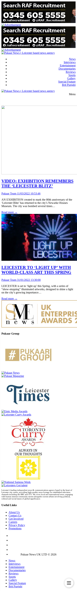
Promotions (15, 528)
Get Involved (16, 518)
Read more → (9, 212)
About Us (14, 512)
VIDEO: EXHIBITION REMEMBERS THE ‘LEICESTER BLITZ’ (37, 183)
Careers (13, 521)
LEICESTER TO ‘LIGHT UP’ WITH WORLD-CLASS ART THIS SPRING (36, 270)
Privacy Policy (17, 525)
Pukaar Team (8, 193)
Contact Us (15, 515)
